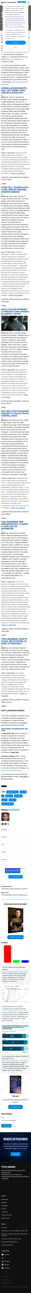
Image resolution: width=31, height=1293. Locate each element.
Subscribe (15, 1154)
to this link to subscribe (13, 59)
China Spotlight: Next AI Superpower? (14, 895)
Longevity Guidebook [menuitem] (7, 1245)
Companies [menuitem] (5, 1212)
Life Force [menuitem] (4, 1227)
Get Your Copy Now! (15, 937)
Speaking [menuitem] (4, 1202)
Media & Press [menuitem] (5, 1218)
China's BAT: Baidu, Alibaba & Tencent (14, 889)
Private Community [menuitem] (7, 1215)
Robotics (23, 792)
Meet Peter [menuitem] (5, 1199)
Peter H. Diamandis (13, 809)
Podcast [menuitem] (4, 1209)
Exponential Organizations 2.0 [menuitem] (10, 1242)
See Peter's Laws (15, 1107)
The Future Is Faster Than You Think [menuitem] (11, 1239)
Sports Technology (7, 804)
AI (2, 796)
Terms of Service (6, 1280)
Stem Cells (12, 800)
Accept (15, 42)
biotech (4, 800)
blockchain (9, 796)
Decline (15, 47)
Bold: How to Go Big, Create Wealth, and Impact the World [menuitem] (14, 1234)
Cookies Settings (6, 1283)
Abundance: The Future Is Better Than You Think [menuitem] (15, 1231)
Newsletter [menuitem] (5, 1205)
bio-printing (18, 796)
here (8, 57)
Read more (13, 981)
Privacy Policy (21, 27)
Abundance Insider (12, 792)
